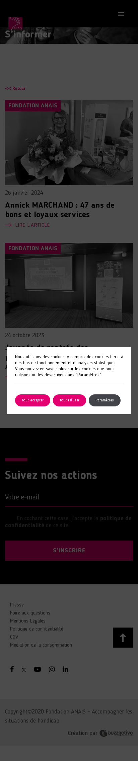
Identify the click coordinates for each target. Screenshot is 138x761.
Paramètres (104, 400)
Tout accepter (33, 400)
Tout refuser (69, 400)
